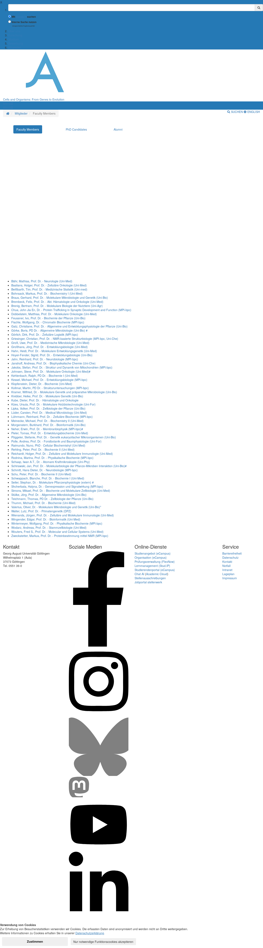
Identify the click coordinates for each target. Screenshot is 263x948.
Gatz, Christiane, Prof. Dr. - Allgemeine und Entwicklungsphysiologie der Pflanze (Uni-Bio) (69, 326)
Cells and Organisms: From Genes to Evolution (33, 99)
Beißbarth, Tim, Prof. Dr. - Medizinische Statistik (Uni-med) (49, 289)
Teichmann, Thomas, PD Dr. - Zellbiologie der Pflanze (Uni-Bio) (52, 499)
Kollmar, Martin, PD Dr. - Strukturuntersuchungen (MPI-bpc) (50, 388)
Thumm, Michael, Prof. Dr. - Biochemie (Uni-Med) (43, 503)
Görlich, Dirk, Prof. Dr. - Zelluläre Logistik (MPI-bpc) (44, 334)
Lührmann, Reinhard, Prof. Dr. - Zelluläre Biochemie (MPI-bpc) (52, 417)
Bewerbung (15, 43)
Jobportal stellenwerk (148, 582)
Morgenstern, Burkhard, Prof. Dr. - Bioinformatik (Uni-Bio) (48, 425)
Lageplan (228, 574)
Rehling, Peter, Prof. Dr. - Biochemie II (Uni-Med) (43, 449)
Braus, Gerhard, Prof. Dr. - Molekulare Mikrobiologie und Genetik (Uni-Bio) (59, 297)
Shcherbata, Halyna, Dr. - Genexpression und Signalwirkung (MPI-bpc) (57, 486)
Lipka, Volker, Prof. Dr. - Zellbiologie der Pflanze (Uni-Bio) (48, 408)
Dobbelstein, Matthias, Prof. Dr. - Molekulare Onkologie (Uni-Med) (54, 314)
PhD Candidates (76, 129)
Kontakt (227, 562)
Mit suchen (24, 16)
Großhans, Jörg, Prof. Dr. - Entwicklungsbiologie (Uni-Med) (49, 347)
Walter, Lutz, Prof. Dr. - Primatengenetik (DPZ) (41, 511)
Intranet (227, 570)
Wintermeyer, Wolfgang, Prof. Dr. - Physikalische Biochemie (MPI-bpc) (56, 523)
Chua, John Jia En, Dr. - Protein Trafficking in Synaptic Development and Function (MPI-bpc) (71, 310)
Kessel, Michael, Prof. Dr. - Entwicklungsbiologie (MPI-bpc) (49, 380)
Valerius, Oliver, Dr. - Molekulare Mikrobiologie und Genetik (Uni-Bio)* (56, 507)
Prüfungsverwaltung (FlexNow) (155, 562)
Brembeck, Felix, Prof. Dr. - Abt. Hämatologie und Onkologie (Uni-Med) (57, 302)
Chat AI (139, 574)
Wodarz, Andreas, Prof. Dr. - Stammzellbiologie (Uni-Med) (49, 527)
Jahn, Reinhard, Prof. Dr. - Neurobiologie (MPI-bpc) (44, 359)
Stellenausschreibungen (150, 578)
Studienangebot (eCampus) (153, 553)
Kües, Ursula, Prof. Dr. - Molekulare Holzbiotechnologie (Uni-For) (53, 404)
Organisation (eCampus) (151, 557)
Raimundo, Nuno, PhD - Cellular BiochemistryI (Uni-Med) (48, 445)
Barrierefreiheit (232, 553)
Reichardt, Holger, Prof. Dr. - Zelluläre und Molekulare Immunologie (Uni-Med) (62, 454)
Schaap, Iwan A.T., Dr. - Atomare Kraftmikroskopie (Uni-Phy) (50, 462)
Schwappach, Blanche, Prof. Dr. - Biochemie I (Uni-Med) (47, 478)
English (253, 112)
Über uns (14, 31)
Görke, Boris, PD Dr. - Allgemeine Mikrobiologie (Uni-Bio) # (49, 330)
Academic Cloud (156, 574)
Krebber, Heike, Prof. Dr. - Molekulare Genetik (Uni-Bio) (47, 396)
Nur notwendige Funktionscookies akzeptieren (103, 942)
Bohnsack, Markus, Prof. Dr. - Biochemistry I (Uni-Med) (47, 293)
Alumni (118, 129)
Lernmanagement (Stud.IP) (152, 566)
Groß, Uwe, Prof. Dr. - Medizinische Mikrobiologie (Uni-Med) (50, 343)
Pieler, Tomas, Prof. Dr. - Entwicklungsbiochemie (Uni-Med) (49, 433)
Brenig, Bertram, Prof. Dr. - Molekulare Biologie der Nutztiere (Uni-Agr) (57, 306)
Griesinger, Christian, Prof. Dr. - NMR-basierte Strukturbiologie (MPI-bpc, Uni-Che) (64, 339)
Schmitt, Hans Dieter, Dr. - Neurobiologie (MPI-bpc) (44, 470)
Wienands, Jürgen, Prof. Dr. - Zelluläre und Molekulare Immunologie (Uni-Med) (62, 515)
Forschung (15, 35)
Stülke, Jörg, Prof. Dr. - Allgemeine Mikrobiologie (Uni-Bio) (49, 495)
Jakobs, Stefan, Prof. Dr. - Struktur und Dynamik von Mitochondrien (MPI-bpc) (61, 367)
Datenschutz (230, 557)
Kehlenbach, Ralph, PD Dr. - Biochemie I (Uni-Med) (44, 375)
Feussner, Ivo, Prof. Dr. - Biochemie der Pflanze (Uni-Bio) (48, 318)
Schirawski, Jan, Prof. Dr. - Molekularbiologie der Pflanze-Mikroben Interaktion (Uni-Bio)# (69, 466)
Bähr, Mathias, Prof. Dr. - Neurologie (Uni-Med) (41, 281)
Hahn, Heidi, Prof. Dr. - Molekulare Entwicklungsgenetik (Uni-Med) (54, 351)
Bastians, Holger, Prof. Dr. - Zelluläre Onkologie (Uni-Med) (49, 285)
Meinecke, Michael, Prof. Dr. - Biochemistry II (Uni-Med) (47, 421)
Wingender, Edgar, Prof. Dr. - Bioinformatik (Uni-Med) (45, 519)
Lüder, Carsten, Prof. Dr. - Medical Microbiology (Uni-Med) (49, 412)
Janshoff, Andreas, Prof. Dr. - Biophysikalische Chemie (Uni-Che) (53, 363)
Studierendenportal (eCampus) (155, 570)
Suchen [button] (237, 112)
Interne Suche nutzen (24, 22)
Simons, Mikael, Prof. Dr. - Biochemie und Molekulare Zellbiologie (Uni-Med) (60, 490)
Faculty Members (27, 129)
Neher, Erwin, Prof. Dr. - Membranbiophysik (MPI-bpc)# (47, 429)
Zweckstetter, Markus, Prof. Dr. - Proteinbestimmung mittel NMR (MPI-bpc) (59, 536)
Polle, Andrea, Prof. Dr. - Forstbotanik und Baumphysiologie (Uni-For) (56, 441)
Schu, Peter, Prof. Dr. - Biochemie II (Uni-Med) (41, 474)
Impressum (229, 578)
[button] (8, 103)
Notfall (226, 566)
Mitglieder (14, 47)
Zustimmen (35, 941)
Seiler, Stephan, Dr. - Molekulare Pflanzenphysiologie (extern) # (52, 482)
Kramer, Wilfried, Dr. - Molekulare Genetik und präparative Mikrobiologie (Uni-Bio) (64, 392)
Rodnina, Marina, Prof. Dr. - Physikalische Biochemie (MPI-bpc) (52, 458)
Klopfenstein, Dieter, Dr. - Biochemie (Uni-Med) (41, 384)
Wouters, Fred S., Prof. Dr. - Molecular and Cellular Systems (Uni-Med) (57, 532)
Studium (13, 39)
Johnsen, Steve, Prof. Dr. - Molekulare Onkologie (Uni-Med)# (50, 371)
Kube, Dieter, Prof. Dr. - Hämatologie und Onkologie (44, 400)
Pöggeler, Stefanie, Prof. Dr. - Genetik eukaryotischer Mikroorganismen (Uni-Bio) (63, 437)
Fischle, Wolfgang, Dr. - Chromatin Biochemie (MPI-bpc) (47, 322)
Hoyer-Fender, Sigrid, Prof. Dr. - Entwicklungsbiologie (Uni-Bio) (51, 355)
